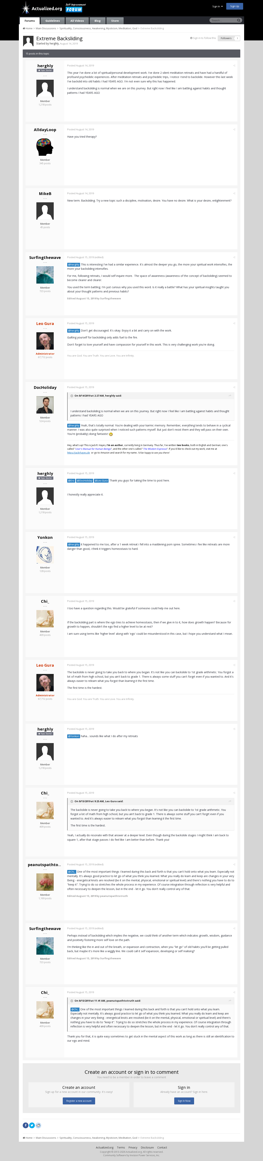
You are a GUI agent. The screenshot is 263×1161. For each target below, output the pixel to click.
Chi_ (45, 601)
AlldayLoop (45, 129)
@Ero (71, 480)
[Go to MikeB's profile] (45, 211)
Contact (162, 1147)
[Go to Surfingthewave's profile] (45, 275)
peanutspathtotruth (48, 864)
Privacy (132, 1147)
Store (115, 21)
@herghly (73, 264)
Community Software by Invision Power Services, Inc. (131, 1155)
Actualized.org (104, 1147)
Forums (30, 21)
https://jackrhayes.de (78, 452)
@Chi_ (71, 871)
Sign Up (234, 6)
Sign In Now (184, 1100)
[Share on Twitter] (32, 1125)
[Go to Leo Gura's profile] (45, 341)
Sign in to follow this (204, 38)
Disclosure (147, 1147)
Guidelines (52, 21)
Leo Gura (111, 801)
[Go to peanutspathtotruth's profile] (45, 882)
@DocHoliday (84, 480)
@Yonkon (73, 736)
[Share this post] (234, 65)
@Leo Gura (101, 480)
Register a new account (78, 1100)
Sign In (216, 6)
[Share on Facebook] (25, 1125)
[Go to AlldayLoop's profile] (45, 147)
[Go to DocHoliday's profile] (45, 405)
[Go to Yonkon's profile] (45, 554)
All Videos (77, 21)
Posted (80, 65)
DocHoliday (45, 387)
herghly (54, 43)
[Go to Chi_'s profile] (45, 618)
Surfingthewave (45, 257)
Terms (121, 1147)
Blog (98, 21)
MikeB (45, 193)
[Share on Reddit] (38, 1125)
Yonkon (45, 537)
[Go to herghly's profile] (28, 41)
